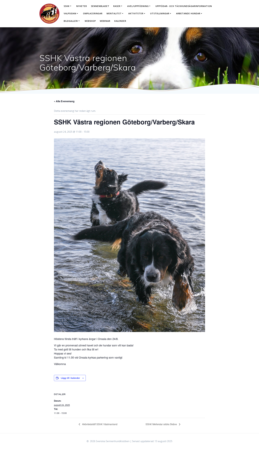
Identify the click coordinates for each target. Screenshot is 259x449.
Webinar (105, 21)
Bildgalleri (71, 21)
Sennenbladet (100, 6)
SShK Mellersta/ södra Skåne (161, 424)
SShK (67, 6)
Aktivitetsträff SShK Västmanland (99, 424)
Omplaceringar (93, 13)
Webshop (90, 21)
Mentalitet (114, 13)
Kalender (120, 21)
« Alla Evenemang (64, 101)
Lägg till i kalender (70, 377)
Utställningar (159, 13)
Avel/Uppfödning (138, 6)
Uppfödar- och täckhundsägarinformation (183, 6)
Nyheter (81, 6)
